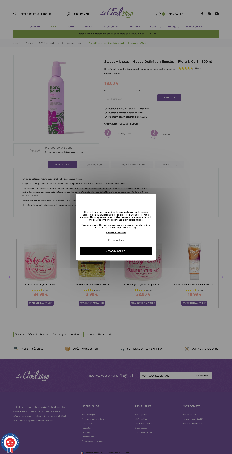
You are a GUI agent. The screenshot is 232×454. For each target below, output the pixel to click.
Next (222, 277)
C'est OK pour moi (116, 251)
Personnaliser (116, 240)
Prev (10, 277)
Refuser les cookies (116, 232)
